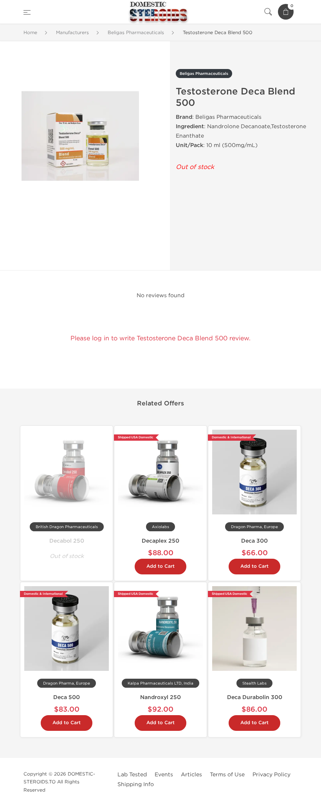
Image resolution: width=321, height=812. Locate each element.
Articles (191, 774)
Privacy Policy (271, 774)
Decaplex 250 (160, 541)
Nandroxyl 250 (160, 697)
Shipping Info (135, 784)
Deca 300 (254, 541)
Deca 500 (66, 697)
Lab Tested (132, 774)
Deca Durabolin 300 (254, 697)
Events (164, 774)
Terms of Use (227, 774)
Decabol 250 (66, 541)
